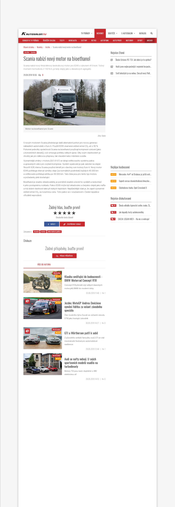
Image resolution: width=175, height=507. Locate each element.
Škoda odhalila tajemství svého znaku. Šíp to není (137, 205)
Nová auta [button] (73, 40)
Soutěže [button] (111, 33)
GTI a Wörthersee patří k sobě (81, 333)
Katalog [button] (142, 33)
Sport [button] (140, 40)
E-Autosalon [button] (127, 33)
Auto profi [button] (117, 40)
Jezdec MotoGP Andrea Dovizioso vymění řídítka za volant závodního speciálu (83, 307)
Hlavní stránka (28, 47)
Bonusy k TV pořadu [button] (31, 40)
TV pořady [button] (85, 33)
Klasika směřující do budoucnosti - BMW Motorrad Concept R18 (83, 278)
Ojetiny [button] (84, 40)
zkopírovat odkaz (74, 224)
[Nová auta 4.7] (42, 364)
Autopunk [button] (105, 40)
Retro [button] (93, 40)
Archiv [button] (150, 40)
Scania (36, 232)
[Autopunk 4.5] (42, 308)
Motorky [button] (129, 40)
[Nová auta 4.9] (42, 338)
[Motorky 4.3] (42, 281)
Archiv (47, 47)
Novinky (40, 47)
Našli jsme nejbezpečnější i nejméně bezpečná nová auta (137, 66)
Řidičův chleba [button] (49, 40)
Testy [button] (62, 40)
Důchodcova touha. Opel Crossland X (133, 187)
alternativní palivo (54, 232)
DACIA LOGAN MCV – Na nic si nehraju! (133, 219)
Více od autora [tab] (44, 264)
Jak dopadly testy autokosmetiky (131, 212)
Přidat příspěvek (66, 255)
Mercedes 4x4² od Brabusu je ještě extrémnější (137, 174)
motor (43, 232)
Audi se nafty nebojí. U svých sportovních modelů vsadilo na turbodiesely (81, 363)
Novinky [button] (100, 33)
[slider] (64, 212)
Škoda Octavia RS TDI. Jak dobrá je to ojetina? (133, 59)
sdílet (52, 224)
